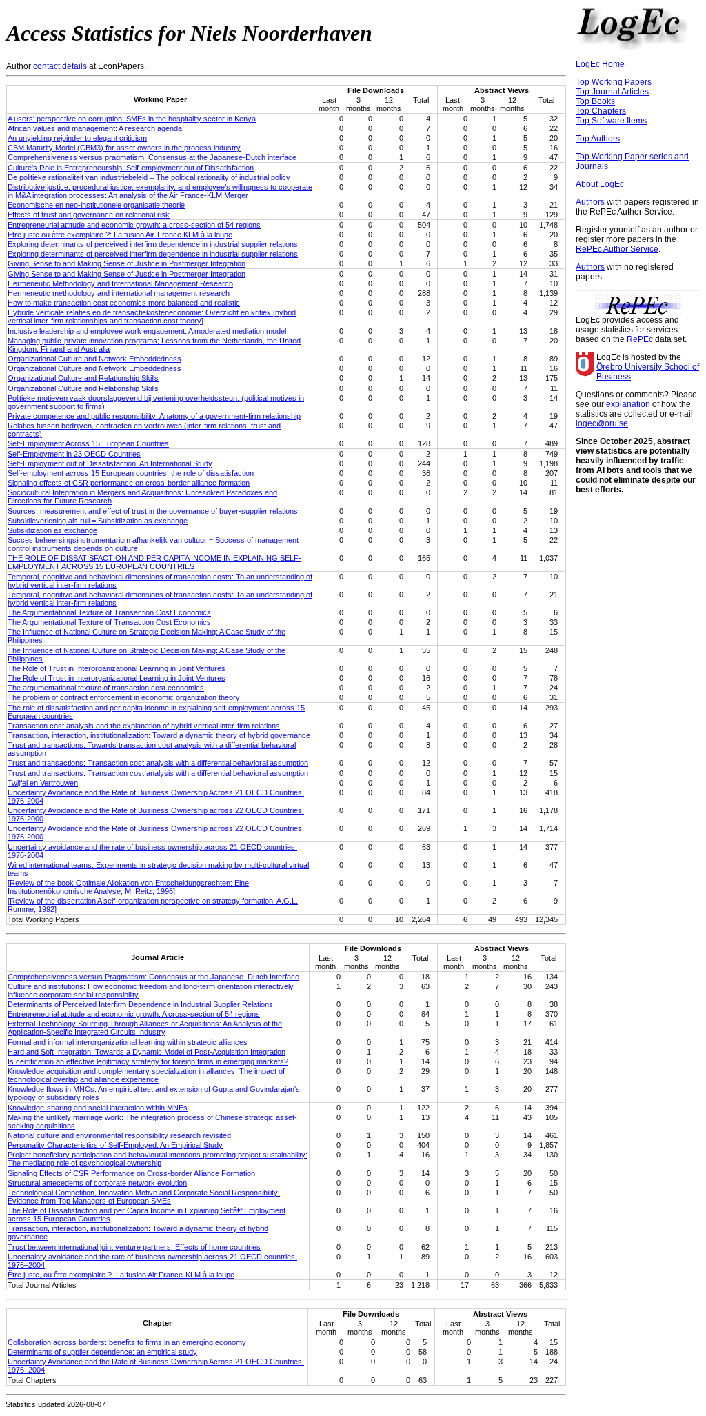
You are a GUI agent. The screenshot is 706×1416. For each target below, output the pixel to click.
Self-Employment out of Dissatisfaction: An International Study (110, 463)
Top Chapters (601, 111)
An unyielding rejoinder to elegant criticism (77, 138)
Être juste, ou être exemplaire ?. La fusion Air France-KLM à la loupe (121, 1274)
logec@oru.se (602, 423)
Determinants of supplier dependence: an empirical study (102, 1352)
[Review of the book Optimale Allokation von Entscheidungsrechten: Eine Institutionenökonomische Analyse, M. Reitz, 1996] (128, 887)
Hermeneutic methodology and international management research (119, 293)
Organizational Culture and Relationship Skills (83, 378)
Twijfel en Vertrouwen (43, 783)
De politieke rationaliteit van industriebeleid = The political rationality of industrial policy (149, 177)
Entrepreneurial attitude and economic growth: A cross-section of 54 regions (134, 1014)
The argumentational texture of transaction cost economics (106, 688)
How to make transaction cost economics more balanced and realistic (124, 303)
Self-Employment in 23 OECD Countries (74, 454)
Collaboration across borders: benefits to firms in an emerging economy (127, 1342)
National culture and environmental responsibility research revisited (119, 1135)
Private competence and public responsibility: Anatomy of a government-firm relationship (154, 416)
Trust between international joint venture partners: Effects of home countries (134, 1247)
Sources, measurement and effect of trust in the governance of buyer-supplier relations (153, 511)
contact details (60, 66)
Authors (590, 202)
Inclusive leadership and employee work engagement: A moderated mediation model (147, 331)
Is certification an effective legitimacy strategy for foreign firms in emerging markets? (148, 1061)
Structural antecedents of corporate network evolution (97, 1183)
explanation (628, 404)
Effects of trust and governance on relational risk (89, 214)
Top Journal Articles (612, 92)
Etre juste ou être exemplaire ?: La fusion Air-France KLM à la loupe (120, 234)
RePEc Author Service (617, 249)
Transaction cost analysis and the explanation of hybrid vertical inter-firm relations (144, 725)
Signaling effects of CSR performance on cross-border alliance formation (129, 483)
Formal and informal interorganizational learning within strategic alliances (128, 1042)
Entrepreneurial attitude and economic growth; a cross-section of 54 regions (134, 225)
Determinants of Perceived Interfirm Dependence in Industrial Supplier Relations (140, 1004)
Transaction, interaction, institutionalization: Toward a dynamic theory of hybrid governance (159, 735)
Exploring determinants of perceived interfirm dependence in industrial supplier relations (153, 244)
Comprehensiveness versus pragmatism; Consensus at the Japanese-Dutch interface (152, 157)
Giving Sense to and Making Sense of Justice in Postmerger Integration (126, 263)
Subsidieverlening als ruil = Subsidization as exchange (98, 521)
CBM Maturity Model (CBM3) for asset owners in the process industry (124, 147)
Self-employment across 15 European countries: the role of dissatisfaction (131, 473)
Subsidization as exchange (52, 530)
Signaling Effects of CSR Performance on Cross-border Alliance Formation (131, 1173)
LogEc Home (600, 64)
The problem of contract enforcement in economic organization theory (124, 697)
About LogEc (600, 184)
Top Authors (598, 138)
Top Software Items (611, 121)
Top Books (595, 101)
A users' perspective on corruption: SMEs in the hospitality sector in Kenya (132, 118)
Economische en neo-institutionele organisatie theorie (96, 205)
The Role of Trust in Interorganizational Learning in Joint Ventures (116, 668)
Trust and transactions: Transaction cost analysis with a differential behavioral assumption (158, 763)
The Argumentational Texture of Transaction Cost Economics (109, 612)
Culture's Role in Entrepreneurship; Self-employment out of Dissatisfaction (131, 167)
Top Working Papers (614, 82)
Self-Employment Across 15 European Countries (88, 443)
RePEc (640, 339)
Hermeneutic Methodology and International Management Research (120, 283)
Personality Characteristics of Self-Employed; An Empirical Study (115, 1145)
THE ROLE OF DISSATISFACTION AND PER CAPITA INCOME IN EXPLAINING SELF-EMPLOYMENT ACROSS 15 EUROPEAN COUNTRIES (154, 562)
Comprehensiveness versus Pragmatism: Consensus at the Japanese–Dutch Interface (153, 977)
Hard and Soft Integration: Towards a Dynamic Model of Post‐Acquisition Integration (146, 1052)
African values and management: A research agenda (95, 128)
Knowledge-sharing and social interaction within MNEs (98, 1108)
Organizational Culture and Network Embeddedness (94, 359)
